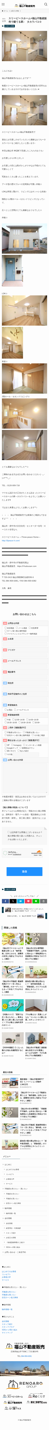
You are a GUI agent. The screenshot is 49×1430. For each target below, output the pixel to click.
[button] (5, 901)
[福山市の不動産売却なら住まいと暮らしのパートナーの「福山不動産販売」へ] (24, 5)
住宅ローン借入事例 (13, 1203)
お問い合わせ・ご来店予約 (15, 1252)
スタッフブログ (8, 1327)
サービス (9, 1184)
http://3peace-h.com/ (11, 540)
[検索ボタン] (46, 4)
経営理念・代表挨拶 (13, 1228)
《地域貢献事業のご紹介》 (16, 1242)
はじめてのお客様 (12, 1169)
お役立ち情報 (9, 26)
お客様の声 (10, 1179)
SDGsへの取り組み (13, 1247)
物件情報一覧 (11, 1213)
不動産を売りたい (12, 1194)
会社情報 (9, 1223)
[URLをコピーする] (43, 901)
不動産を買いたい (12, 1198)
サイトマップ (7, 1333)
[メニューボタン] (3, 4)
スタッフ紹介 (11, 1233)
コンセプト (10, 1174)
